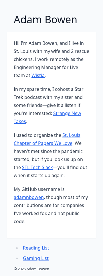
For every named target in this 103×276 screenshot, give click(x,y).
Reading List (36, 248)
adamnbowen (29, 197)
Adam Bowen (45, 19)
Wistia (38, 75)
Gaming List (36, 258)
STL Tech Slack (37, 167)
